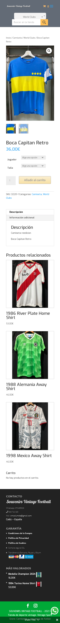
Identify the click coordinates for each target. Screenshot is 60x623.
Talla (10, 167)
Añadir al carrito (35, 180)
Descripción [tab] (16, 212)
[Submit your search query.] (44, 22)
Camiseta (17, 37)
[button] (49, 51)
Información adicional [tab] (21, 217)
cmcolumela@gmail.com (21, 515)
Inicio (8, 37)
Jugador (12, 159)
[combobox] (30, 16)
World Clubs (29, 37)
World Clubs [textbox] (32, 17)
